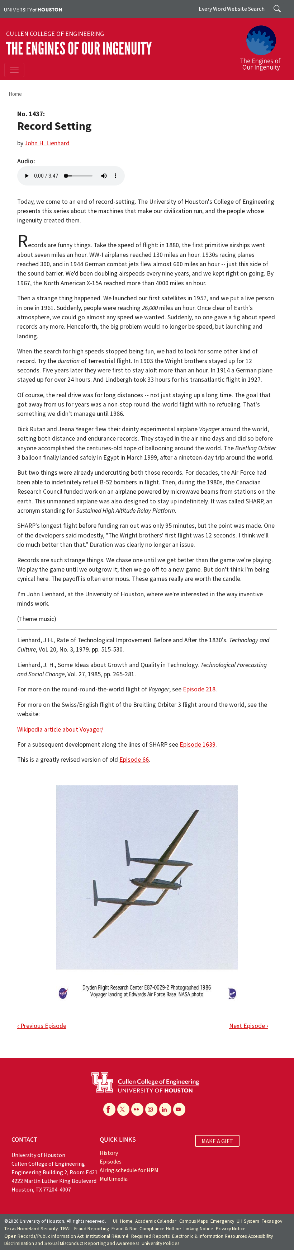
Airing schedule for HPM (129, 1170)
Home (15, 93)
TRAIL (66, 1229)
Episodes (111, 1161)
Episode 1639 (197, 744)
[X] (123, 1109)
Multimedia (114, 1178)
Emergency (222, 1221)
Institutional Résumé (107, 1236)
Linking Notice (198, 1229)
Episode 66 (134, 759)
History (109, 1152)
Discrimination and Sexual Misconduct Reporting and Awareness (71, 1243)
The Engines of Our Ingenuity (79, 48)
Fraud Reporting (91, 1229)
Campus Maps (193, 1221)
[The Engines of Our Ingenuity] (263, 44)
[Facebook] (109, 1109)
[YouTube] (179, 1109)
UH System (248, 1221)
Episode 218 (199, 689)
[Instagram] (151, 1109)
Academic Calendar (155, 1221)
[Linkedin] (165, 1109)
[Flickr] (137, 1109)
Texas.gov (272, 1221)
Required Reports (150, 1236)
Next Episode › (248, 1026)
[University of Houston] (33, 9)
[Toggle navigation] (14, 70)
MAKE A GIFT (217, 1140)
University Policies (161, 1243)
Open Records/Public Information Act (44, 1236)
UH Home (123, 1221)
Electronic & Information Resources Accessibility (222, 1236)
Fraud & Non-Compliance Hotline (146, 1229)
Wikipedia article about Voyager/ (60, 729)
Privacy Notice (231, 1229)
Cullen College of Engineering (55, 34)
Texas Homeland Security (31, 1229)
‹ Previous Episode (41, 1026)
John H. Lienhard (47, 143)
